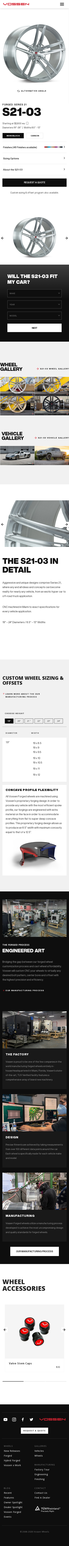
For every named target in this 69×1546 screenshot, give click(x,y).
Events (8, 1516)
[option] (34, 237)
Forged (8, 1455)
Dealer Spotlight (13, 1507)
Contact (40, 1488)
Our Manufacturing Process (34, 1251)
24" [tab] (58, 721)
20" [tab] (19, 721)
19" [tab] (9, 721)
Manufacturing (44, 1465)
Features (9, 1497)
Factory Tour (42, 1469)
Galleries (40, 1446)
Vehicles (39, 1450)
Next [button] (66, 238)
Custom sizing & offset (22, 193)
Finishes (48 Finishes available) (20, 147)
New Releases (12, 1450)
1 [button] (13, 1381)
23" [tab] (48, 721)
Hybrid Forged (12, 1460)
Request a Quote (34, 182)
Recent (8, 1492)
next (34, 327)
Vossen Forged (12, 1511)
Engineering (41, 1474)
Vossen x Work (12, 1465)
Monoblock (13, 136)
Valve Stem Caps (20, 1363)
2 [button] (34, 1381)
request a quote (34, 1430)
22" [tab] (38, 721)
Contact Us (40, 1492)
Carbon (35, 136)
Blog (7, 1488)
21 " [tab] (29, 721)
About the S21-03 (12, 169)
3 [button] (55, 1381)
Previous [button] (2, 238)
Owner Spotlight (13, 1502)
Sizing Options (11, 158)
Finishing (39, 1479)
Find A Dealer (42, 1497)
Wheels (8, 1446)
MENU (62, 4)
